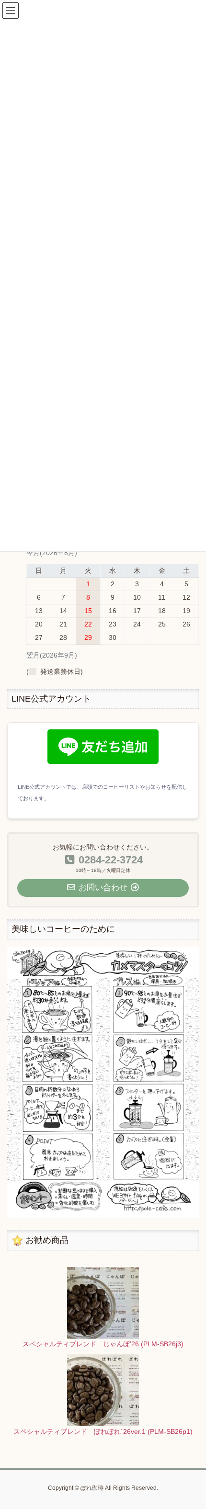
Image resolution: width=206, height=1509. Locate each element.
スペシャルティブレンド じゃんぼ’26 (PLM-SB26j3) (103, 1344)
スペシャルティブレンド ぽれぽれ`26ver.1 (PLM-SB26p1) (103, 1431)
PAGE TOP (191, 1455)
